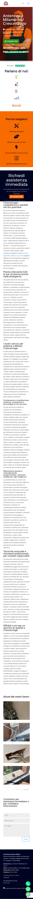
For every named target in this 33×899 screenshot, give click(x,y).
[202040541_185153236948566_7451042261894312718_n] (16, 784)
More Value (6, 883)
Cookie (16, 875)
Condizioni (6, 877)
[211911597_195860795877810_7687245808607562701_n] (16, 741)
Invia (26, 839)
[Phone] (28, 883)
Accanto (26, 789)
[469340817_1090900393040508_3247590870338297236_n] (16, 719)
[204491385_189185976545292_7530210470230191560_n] (16, 762)
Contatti (5, 875)
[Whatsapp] (28, 889)
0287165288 (13, 872)
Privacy (11, 875)
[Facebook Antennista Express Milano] (14, 888)
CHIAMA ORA (12, 41)
